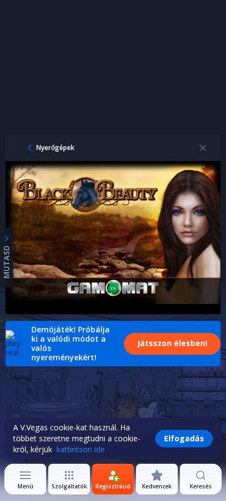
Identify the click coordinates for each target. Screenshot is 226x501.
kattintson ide (80, 449)
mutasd (6, 261)
